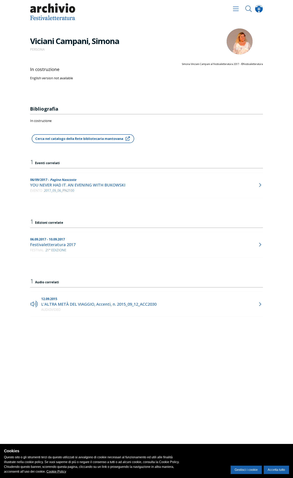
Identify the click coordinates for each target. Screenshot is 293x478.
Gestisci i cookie (246, 469)
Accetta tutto (276, 469)
